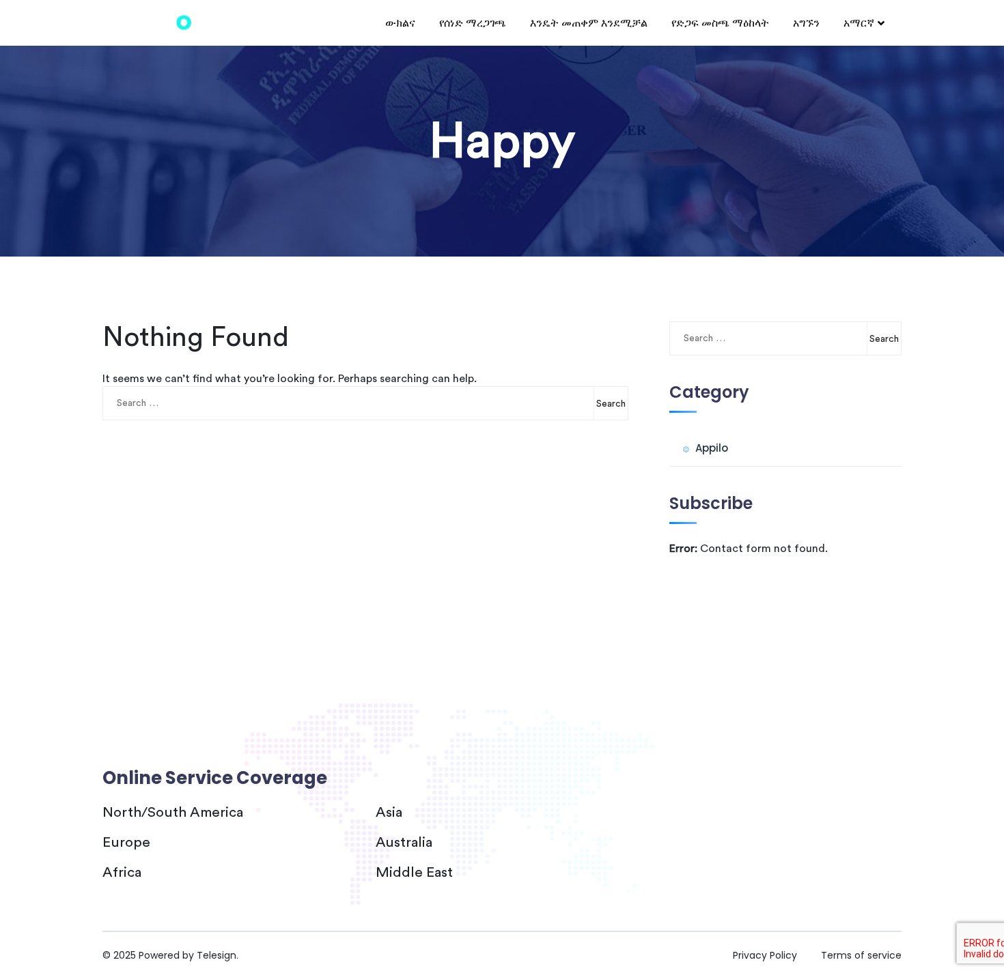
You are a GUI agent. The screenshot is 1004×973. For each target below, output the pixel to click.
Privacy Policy (765, 955)
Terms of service (861, 955)
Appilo (711, 448)
